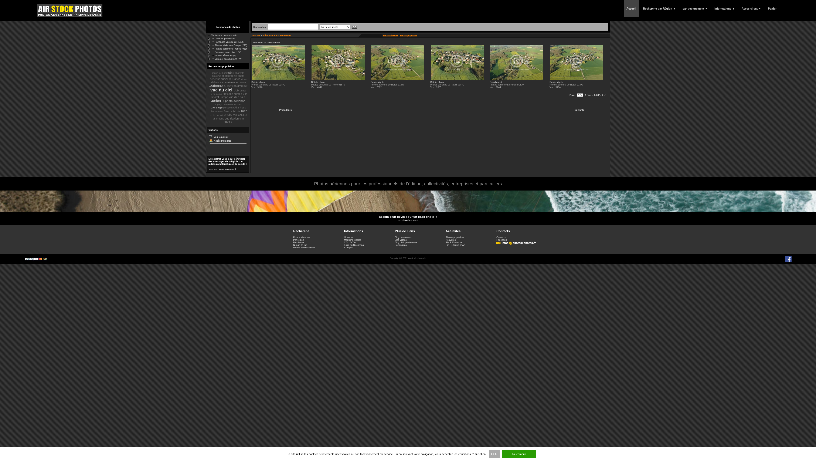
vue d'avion (232, 118)
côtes (213, 111)
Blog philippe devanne (406, 242)
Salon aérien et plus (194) (228, 52)
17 (211, 93)
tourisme (217, 94)
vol (222, 115)
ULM (237, 90)
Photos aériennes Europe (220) (231, 45)
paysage (217, 107)
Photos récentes (390, 35)
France (236, 79)
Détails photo (258, 82)
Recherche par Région (658, 8)
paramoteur (240, 85)
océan (242, 82)
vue (221, 72)
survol (225, 79)
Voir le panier (220, 137)
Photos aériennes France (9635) (231, 48)
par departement (694, 8)
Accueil (631, 8)
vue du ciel (222, 90)
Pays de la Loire (232, 111)
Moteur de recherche (304, 247)
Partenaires (401, 245)
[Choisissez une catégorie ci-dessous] (209, 36)
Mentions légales (352, 240)
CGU (494, 454)
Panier (772, 8)
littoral (215, 97)
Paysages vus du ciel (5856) (229, 42)
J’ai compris (518, 454)
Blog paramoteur (403, 237)
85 (223, 101)
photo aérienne (235, 100)
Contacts (501, 237)
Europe (224, 97)
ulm (241, 118)
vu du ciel (215, 115)
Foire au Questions (354, 245)
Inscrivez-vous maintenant (222, 169)
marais (220, 111)
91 (230, 79)
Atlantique (240, 107)
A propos (348, 247)
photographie (230, 75)
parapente (228, 107)
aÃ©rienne (216, 82)
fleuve (230, 86)
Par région (298, 240)
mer (244, 111)
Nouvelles (451, 240)
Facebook (501, 240)
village (243, 90)
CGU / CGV (350, 242)
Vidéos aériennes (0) (225, 55)
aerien (215, 73)
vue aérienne (230, 82)
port (226, 73)
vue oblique (240, 115)
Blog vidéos (401, 240)
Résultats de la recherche (277, 35)
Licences (348, 237)
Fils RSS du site (454, 242)
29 (225, 86)
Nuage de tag (300, 245)
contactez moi (408, 220)
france (228, 121)
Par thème (298, 242)
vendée (238, 104)
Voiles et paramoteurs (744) (229, 59)
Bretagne (228, 93)
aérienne (216, 85)
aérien (216, 101)
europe (238, 93)
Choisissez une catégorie (224, 35)
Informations (723, 8)
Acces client (750, 8)
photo (228, 115)
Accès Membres (222, 140)
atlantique (219, 118)
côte (231, 72)
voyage (219, 104)
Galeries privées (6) (225, 38)
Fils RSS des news (455, 245)
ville (245, 93)
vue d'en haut (237, 97)
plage (244, 79)
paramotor (228, 104)
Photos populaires (408, 35)
